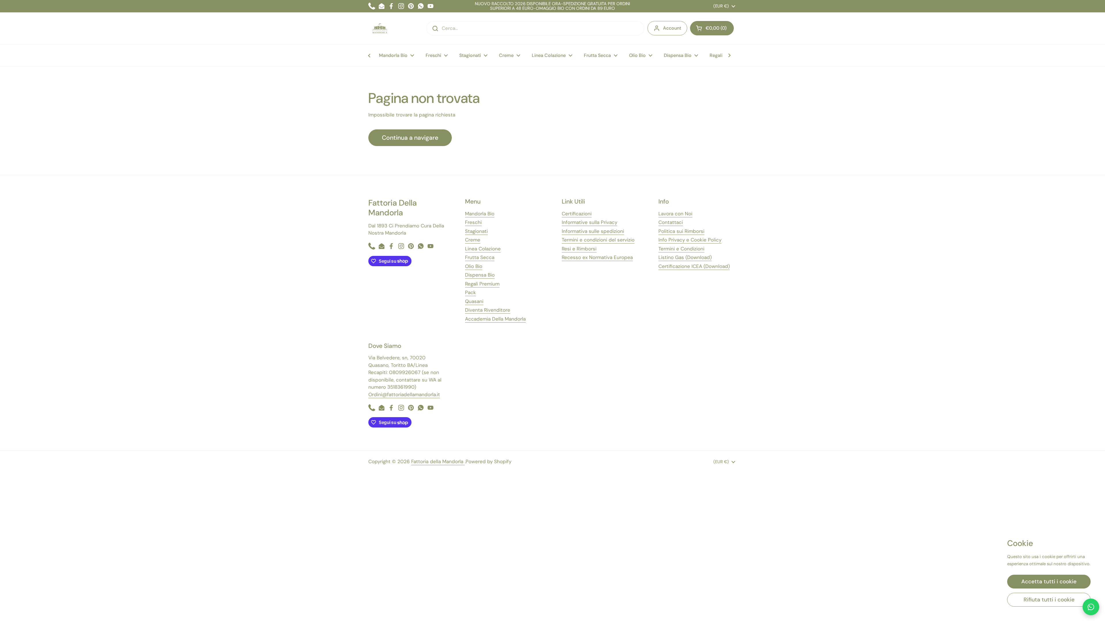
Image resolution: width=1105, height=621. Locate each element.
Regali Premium (482, 284)
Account (672, 28)
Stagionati (476, 231)
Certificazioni (577, 213)
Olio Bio (473, 266)
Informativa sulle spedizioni (593, 231)
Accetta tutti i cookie (1049, 581)
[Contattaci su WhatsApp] (1091, 607)
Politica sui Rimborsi (681, 231)
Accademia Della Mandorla (495, 319)
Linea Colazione (483, 249)
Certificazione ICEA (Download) (694, 266)
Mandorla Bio (479, 213)
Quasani (474, 301)
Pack (470, 292)
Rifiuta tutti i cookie (1049, 599)
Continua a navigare (410, 138)
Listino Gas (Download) (685, 257)
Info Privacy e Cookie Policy (689, 240)
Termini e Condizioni (681, 249)
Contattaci (670, 222)
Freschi (473, 222)
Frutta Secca (479, 257)
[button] (712, 28)
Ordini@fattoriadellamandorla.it (404, 394)
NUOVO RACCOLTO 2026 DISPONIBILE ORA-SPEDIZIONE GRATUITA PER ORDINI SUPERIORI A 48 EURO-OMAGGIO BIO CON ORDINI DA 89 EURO (552, 6)
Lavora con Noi (675, 213)
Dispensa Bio (480, 275)
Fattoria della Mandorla (438, 461)
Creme (472, 240)
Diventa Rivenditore (487, 310)
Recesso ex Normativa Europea (597, 257)
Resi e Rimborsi (579, 249)
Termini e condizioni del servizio (598, 240)
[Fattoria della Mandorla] (379, 28)
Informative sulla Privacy (589, 222)
